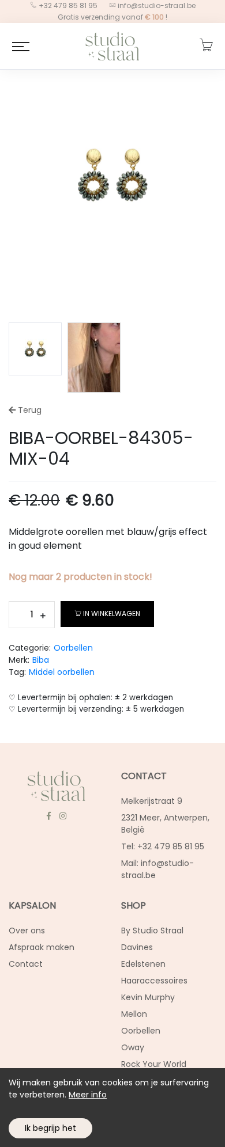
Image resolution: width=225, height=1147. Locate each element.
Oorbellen (73, 648)
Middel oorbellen (62, 672)
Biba (40, 660)
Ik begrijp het (50, 1128)
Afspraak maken (41, 947)
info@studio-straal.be (157, 5)
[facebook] (48, 816)
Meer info (88, 1094)
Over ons (27, 930)
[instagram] (62, 816)
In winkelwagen (111, 613)
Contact (26, 964)
